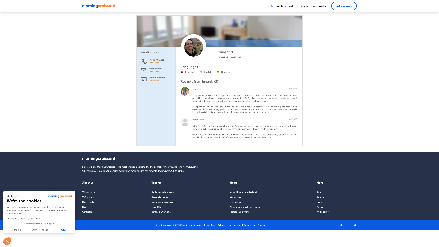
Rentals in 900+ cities (161, 211)
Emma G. (197, 88)
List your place (344, 6)
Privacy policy (248, 225)
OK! (63, 229)
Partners (320, 206)
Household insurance (160, 197)
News (319, 202)
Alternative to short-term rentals (245, 206)
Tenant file (156, 206)
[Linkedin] (341, 225)
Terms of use (209, 225)
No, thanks (15, 229)
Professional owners (239, 211)
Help (84, 206)
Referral (320, 197)
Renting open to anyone (162, 192)
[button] (7, 241)
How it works (88, 202)
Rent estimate (236, 202)
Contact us (87, 211)
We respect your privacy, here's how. (23, 218)
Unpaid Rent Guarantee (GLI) (243, 192)
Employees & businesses (162, 202)
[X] (355, 225)
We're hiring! (88, 197)
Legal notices (233, 225)
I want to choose (39, 229)
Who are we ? (88, 192)
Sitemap (261, 225)
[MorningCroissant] (98, 7)
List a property (237, 197)
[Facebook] (348, 225)
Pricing (221, 225)
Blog (319, 192)
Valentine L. (198, 119)
